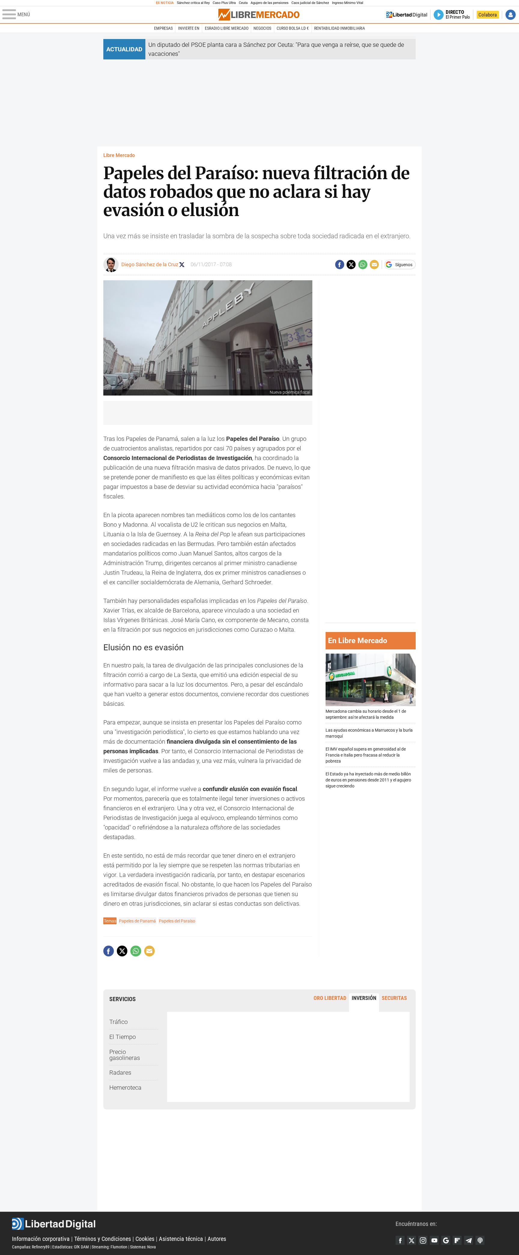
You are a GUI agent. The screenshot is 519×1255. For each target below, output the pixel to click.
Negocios (262, 28)
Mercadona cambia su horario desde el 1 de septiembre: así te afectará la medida (366, 714)
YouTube (434, 1240)
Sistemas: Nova (143, 1246)
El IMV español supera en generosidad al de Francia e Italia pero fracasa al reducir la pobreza (366, 754)
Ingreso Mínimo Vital (347, 3)
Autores (217, 1238)
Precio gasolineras (124, 1054)
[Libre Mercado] (259, 14)
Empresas (163, 28)
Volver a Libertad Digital (406, 15)
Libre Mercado (119, 155)
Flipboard (457, 1240)
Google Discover (445, 1240)
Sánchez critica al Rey (193, 3)
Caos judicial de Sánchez (310, 3)
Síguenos (403, 265)
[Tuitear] (351, 264)
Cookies (144, 1238)
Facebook (400, 1240)
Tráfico (118, 1021)
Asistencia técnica (181, 1238)
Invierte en (188, 28)
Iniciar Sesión (510, 15)
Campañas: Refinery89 (31, 1246)
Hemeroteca (125, 1087)
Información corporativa (41, 1238)
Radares (120, 1072)
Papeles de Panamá (137, 921)
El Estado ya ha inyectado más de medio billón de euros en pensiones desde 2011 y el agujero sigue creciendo (368, 779)
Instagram (422, 1240)
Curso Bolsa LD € (293, 28)
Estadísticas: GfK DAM (70, 1246)
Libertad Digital (204, 1224)
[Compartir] (339, 264)
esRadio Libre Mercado (226, 28)
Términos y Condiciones (102, 1238)
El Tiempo (122, 1036)
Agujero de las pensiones (270, 3)
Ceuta (243, 3)
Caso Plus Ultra (224, 3)
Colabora (487, 15)
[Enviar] (362, 264)
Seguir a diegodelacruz (182, 264)
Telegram (468, 1240)
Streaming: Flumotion (109, 1246)
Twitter (411, 1240)
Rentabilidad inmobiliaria (339, 28)
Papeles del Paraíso (177, 921)
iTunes (479, 1240)
